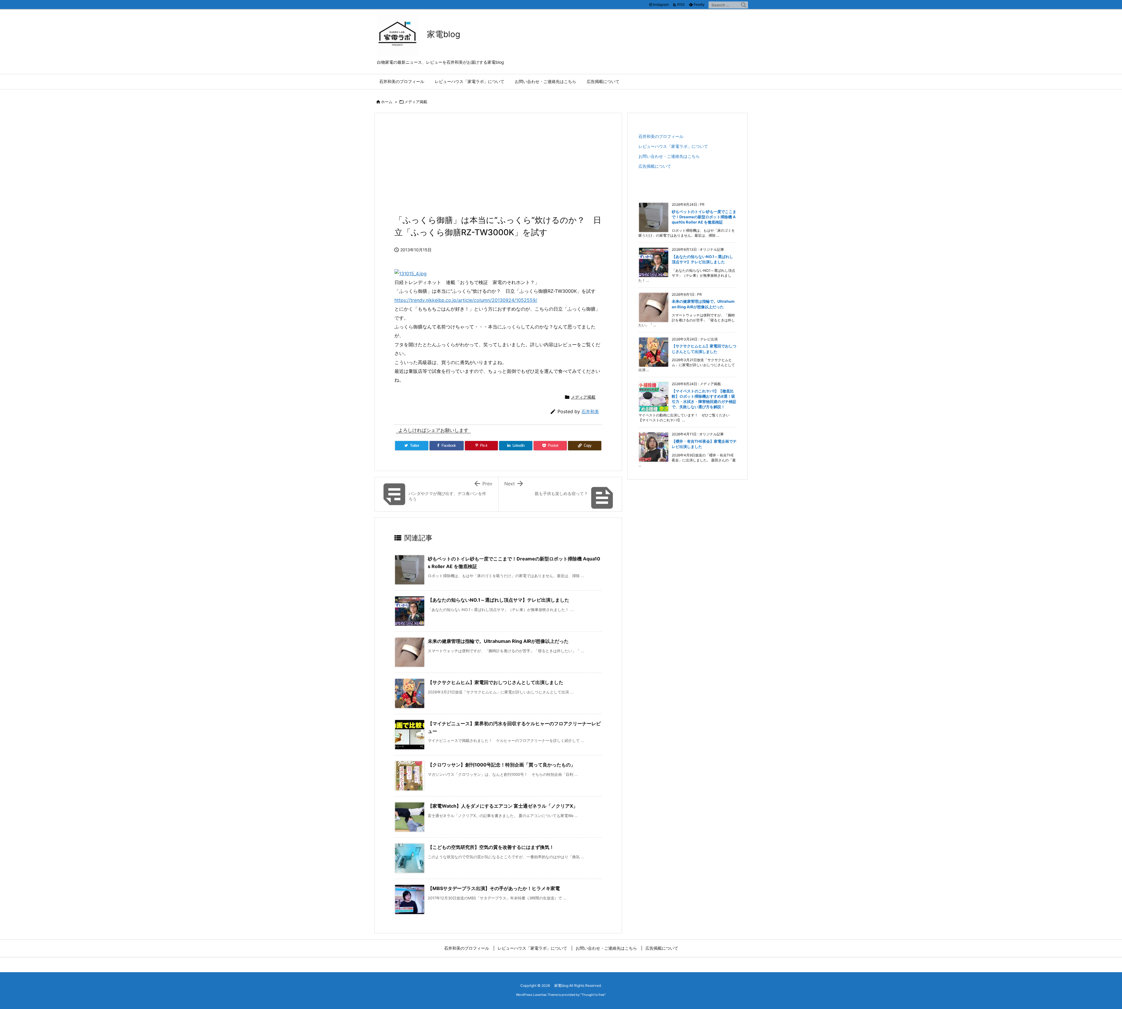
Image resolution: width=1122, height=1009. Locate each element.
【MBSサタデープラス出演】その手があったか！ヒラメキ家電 (494, 888)
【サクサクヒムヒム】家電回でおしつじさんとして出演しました (495, 682)
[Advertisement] (498, 167)
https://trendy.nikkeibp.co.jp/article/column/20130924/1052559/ (465, 300)
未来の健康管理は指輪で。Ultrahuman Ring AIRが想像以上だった (498, 641)
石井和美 (590, 411)
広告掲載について (654, 166)
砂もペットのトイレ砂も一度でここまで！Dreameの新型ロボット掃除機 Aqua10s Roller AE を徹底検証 (704, 216)
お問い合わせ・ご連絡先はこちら (669, 156)
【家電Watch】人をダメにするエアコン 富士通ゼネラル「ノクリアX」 (503, 806)
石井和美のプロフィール (660, 136)
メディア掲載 (415, 101)
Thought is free (592, 995)
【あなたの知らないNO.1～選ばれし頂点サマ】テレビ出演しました (498, 600)
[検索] (743, 4)
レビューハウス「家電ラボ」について (673, 146)
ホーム (386, 101)
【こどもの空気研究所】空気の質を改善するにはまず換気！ (491, 847)
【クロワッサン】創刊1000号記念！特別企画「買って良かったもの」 (501, 765)
